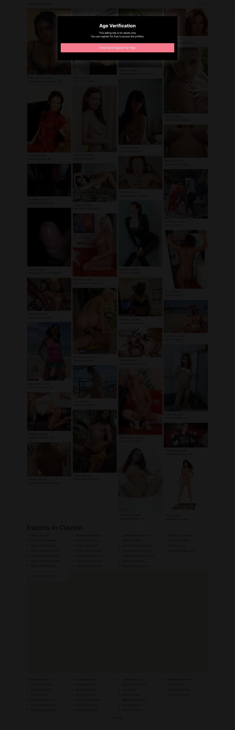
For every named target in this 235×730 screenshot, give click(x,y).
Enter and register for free (117, 47)
